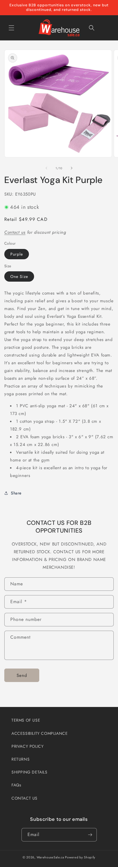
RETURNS (20, 759)
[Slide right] (71, 168)
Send (22, 675)
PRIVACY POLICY (27, 746)
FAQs (16, 785)
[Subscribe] (90, 834)
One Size (19, 276)
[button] (11, 28)
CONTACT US (24, 798)
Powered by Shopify (80, 857)
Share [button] (16, 493)
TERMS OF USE (25, 720)
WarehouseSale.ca (50, 857)
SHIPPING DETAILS (29, 772)
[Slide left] (46, 168)
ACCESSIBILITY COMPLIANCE (39, 733)
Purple (16, 254)
